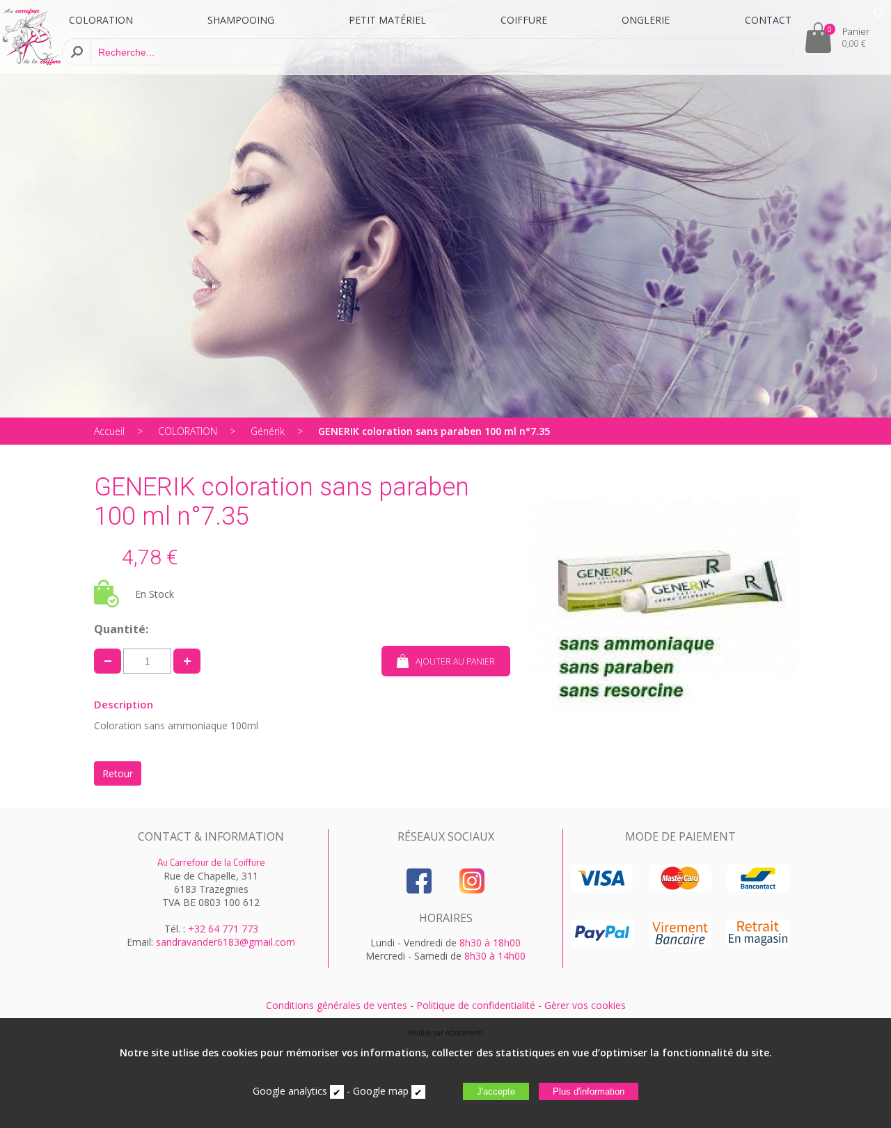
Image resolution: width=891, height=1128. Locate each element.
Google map (381, 1090)
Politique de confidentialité (475, 1005)
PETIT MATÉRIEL (387, 19)
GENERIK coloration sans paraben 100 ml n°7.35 (434, 431)
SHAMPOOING (240, 19)
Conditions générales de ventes (336, 1005)
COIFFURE (523, 19)
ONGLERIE (646, 19)
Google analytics (290, 1090)
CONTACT (768, 19)
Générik (268, 431)
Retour (117, 773)
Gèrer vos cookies (585, 1005)
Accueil (109, 431)
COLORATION (101, 19)
